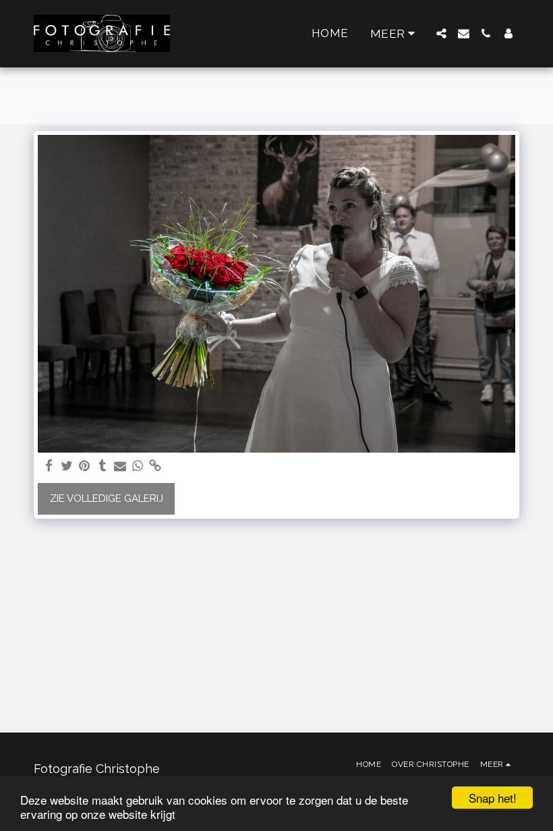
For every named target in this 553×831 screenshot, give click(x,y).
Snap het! (493, 797)
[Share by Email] (120, 466)
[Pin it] (84, 466)
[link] (155, 466)
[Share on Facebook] (49, 466)
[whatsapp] (138, 466)
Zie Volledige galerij (106, 498)
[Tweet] (67, 466)
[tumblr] (102, 466)
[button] (441, 33)
